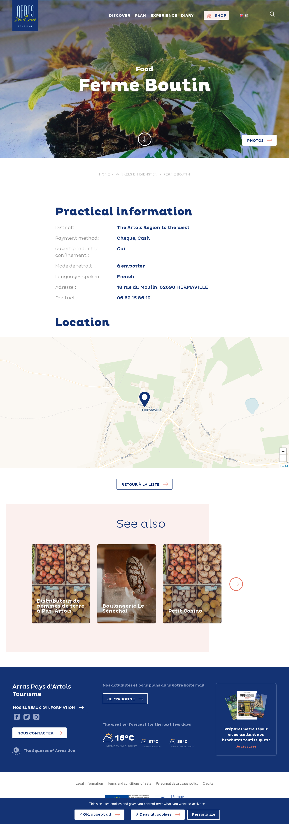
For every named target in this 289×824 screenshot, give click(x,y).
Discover (51, 622)
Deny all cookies (155, 814)
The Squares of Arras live (49, 750)
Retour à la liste (140, 484)
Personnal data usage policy (177, 783)
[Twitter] (26, 717)
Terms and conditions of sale (129, 783)
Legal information (89, 783)
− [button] (283, 458)
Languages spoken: (78, 276)
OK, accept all (96, 814)
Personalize (203, 814)
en (247, 15)
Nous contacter (35, 733)
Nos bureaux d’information (44, 708)
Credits (208, 783)
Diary (187, 15)
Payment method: (77, 238)
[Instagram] (36, 717)
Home (104, 174)
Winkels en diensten (136, 174)
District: (64, 227)
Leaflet (284, 466)
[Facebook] (17, 717)
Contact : (66, 298)
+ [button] (283, 451)
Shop (220, 15)
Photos (255, 140)
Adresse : (65, 287)
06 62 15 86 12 (134, 298)
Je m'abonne (121, 699)
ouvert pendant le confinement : (76, 252)
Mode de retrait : (75, 266)
